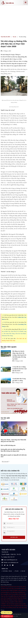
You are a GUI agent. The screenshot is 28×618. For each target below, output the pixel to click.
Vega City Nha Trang (6, 596)
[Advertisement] (14, 20)
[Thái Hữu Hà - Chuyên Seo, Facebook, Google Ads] (14, 400)
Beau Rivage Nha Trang (10, 605)
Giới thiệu (5, 571)
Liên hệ (23, 571)
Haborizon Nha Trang (7, 335)
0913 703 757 (14, 519)
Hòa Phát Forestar (11, 594)
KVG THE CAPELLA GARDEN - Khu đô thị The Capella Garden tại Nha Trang (13, 603)
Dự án (10, 571)
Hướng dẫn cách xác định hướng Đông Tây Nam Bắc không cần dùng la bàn (13, 450)
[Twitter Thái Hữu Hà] (5, 565)
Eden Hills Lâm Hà (5, 600)
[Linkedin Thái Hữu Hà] (7, 565)
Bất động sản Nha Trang (18, 596)
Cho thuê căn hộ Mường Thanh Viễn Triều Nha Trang (14, 607)
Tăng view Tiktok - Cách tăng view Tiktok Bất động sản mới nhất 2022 (13, 440)
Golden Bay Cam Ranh (13, 588)
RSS (17, 616)
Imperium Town (5, 586)
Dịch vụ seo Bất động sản (13, 592)
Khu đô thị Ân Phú (20, 594)
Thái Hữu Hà (18, 614)
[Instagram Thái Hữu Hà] (10, 565)
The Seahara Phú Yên (6, 590)
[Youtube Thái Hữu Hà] (13, 565)
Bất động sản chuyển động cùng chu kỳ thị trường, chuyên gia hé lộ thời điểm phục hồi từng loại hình (19, 355)
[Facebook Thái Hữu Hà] (2, 565)
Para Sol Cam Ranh (21, 333)
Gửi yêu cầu (14, 537)
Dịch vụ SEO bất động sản (8, 445)
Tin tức (17, 571)
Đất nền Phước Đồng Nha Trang (18, 598)
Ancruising (22, 588)
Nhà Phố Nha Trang (22, 605)
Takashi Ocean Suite (14, 586)
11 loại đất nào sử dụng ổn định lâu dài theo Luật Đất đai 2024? (19, 368)
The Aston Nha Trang (9, 333)
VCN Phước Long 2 (16, 590)
